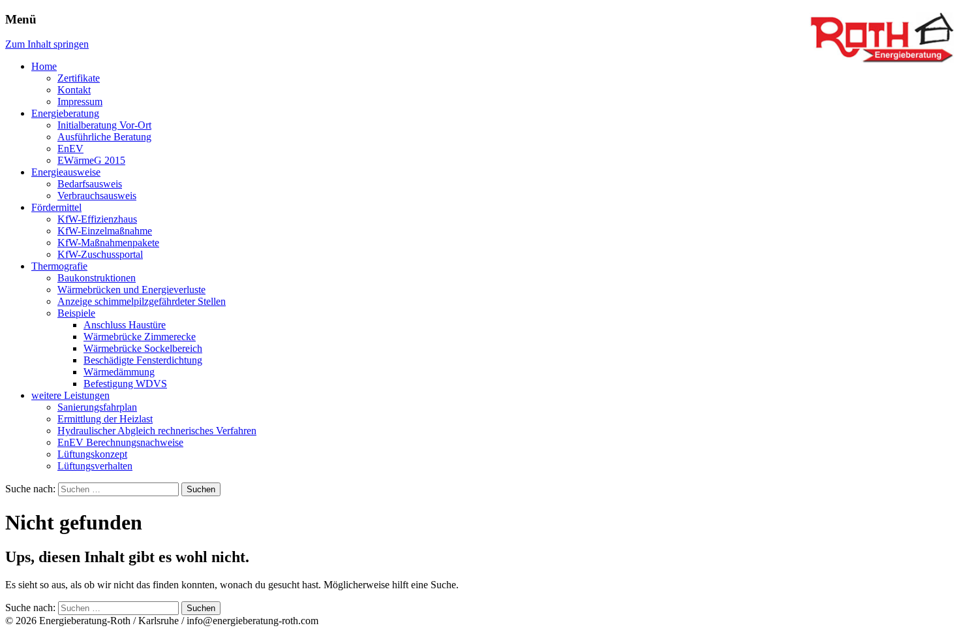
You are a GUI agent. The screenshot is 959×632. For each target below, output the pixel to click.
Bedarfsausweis (89, 183)
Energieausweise (65, 172)
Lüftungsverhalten (94, 465)
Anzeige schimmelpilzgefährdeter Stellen (141, 301)
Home (44, 66)
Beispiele (76, 313)
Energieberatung (65, 113)
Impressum (79, 101)
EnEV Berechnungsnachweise (120, 442)
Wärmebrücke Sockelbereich (143, 348)
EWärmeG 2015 (91, 160)
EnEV (70, 148)
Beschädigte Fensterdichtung (143, 360)
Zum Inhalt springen (47, 44)
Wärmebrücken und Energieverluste (131, 289)
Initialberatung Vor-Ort (104, 125)
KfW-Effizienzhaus (97, 219)
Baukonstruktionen (96, 277)
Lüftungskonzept (92, 454)
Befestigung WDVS (125, 383)
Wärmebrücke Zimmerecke (140, 336)
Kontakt (74, 89)
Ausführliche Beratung (104, 136)
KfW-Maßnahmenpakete (108, 242)
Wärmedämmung (119, 371)
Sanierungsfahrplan (97, 407)
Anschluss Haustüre (125, 324)
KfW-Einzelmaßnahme (104, 230)
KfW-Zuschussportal (100, 254)
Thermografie (59, 266)
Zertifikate (78, 78)
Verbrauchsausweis (96, 195)
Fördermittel (56, 207)
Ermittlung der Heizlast (105, 418)
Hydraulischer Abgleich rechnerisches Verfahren (156, 430)
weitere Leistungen (70, 395)
